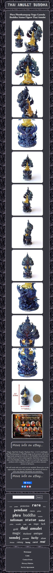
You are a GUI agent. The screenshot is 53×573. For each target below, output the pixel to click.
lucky (34, 538)
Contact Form (27, 559)
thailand (27, 533)
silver (43, 538)
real (42, 541)
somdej (14, 538)
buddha (29, 515)
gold (15, 529)
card (35, 542)
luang (28, 542)
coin (24, 524)
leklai (42, 520)
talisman (16, 520)
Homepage (27, 552)
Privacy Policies (27, 563)
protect (16, 506)
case (10, 506)
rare (36, 505)
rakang (20, 542)
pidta (11, 524)
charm (32, 511)
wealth (18, 524)
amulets (40, 516)
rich (30, 524)
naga (36, 524)
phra (17, 515)
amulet (36, 528)
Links (27, 556)
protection (24, 506)
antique (38, 533)
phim (39, 511)
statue (30, 520)
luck (43, 523)
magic (16, 533)
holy (44, 506)
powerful (26, 539)
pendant (20, 510)
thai (24, 528)
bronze (12, 542)
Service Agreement (27, 567)
